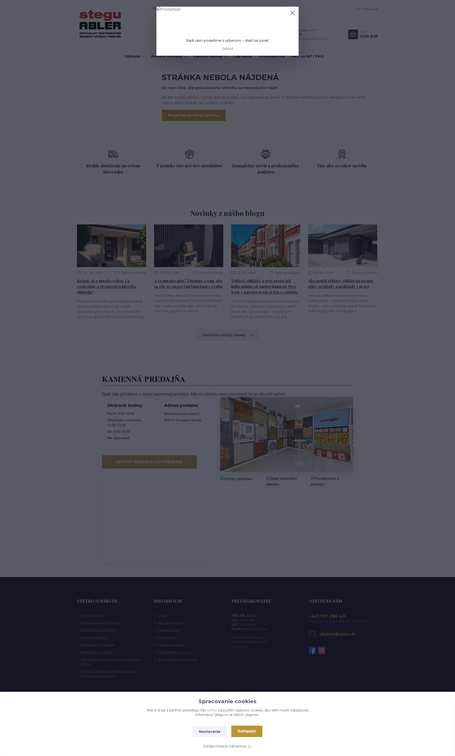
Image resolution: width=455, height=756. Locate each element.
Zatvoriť (227, 48)
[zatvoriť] (292, 13)
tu (249, 746)
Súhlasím (246, 731)
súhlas (212, 710)
